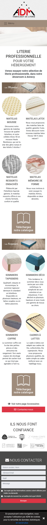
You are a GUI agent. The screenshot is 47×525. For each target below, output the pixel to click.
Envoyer (23, 501)
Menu (10, 23)
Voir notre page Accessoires (25, 403)
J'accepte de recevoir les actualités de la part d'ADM (22, 496)
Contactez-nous (25, 409)
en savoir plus (22, 523)
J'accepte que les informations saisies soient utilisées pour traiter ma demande (25, 492)
